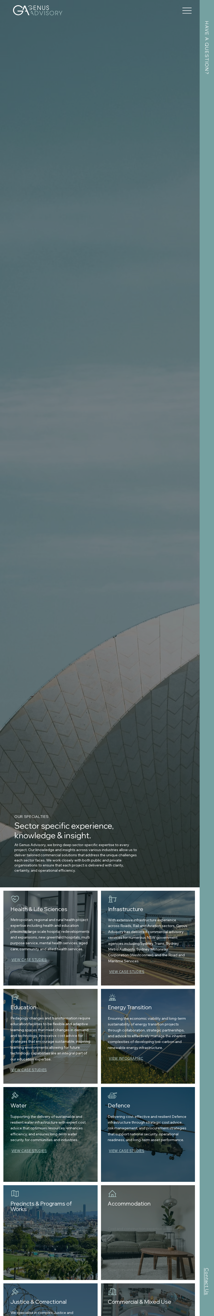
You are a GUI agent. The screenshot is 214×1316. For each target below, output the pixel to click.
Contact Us (207, 1281)
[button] (130, 1058)
